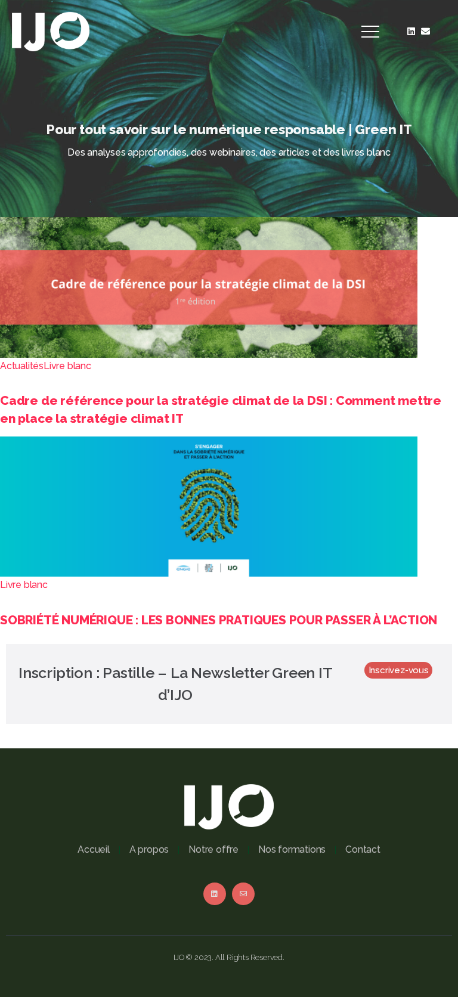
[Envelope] (426, 31)
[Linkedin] (411, 31)
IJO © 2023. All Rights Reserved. (229, 957)
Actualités (22, 365)
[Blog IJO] (50, 30)
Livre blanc (67, 365)
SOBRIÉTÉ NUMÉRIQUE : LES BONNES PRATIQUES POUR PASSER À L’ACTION (218, 619)
